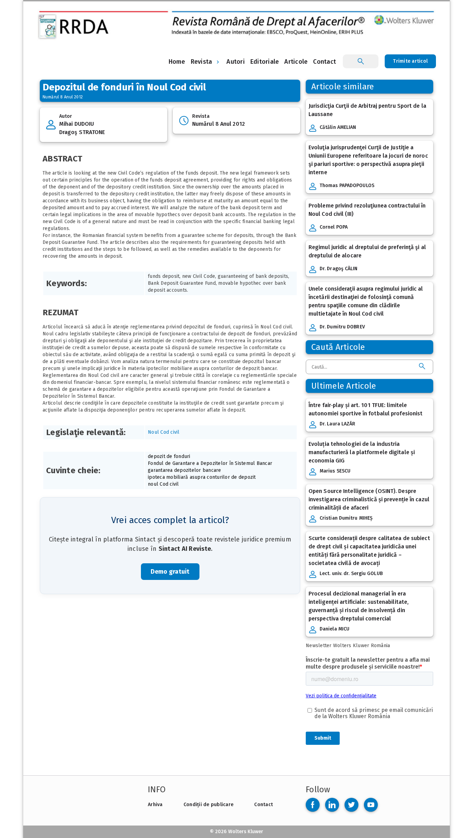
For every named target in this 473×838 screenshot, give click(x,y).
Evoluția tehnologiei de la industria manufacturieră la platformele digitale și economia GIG (362, 452)
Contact (263, 805)
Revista (201, 61)
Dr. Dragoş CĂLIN (339, 269)
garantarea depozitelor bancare (184, 470)
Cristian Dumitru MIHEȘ (346, 518)
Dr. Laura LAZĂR (338, 424)
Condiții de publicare (208, 805)
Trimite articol (410, 61)
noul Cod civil (163, 484)
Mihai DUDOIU (76, 124)
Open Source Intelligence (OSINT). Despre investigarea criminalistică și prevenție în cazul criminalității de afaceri (369, 499)
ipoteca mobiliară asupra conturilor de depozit (202, 477)
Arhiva (155, 805)
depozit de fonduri (169, 456)
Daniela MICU (334, 629)
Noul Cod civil (164, 432)
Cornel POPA (334, 227)
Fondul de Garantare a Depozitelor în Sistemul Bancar (210, 463)
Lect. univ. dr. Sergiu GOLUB (351, 573)
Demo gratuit (170, 571)
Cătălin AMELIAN (338, 127)
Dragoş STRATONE (82, 132)
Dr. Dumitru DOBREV (342, 327)
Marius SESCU (335, 471)
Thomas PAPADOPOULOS (347, 185)
